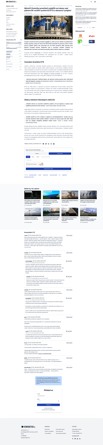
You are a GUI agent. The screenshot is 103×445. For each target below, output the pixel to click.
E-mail (38, 394)
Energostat (8, 10)
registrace (42, 382)
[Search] (91, 1)
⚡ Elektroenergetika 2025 (12, 8)
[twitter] (46, 144)
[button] (79, 27)
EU (59, 175)
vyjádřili (47, 42)
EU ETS (39, 175)
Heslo (38, 399)
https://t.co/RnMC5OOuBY (44, 353)
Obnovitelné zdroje (10, 24)
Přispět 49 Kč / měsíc (48, 168)
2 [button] (87, 27)
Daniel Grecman (29, 13)
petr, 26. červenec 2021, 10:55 (37, 332)
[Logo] (11, 1)
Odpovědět (70, 235)
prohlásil (38, 81)
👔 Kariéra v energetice (11, 34)
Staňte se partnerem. (86, 45)
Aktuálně (8, 17)
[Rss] (80, 438)
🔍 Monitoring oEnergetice (12, 33)
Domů (25, 5)
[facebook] (43, 144)
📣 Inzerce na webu (10, 36)
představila (37, 52)
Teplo (7, 22)
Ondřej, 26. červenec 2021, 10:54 (38, 299)
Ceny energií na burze (11, 11)
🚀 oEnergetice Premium (11, 31)
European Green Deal (29, 177)
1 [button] (84, 27)
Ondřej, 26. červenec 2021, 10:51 (38, 262)
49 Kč (28, 156)
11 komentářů (48, 14)
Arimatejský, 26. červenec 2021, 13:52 (40, 278)
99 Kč (33, 156)
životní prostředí (53, 175)
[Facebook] (73, 438)
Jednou (37, 153)
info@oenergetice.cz (25, 437)
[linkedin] (48, 144)
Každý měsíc (60, 153)
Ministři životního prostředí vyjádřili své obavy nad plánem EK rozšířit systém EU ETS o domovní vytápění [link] (54, 5)
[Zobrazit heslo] (58, 401)
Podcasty (8, 25)
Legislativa (64, 175)
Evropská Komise (32, 175)
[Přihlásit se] (95, 1)
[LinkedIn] (78, 438)
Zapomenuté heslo (48, 408)
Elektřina (8, 19)
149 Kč (38, 156)
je (34, 66)
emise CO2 (45, 175)
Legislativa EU (31, 5)
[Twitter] (76, 438)
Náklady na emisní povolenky (52, 73)
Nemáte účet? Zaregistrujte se (48, 409)
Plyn (7, 20)
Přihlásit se (48, 404)
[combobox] (86, 6)
